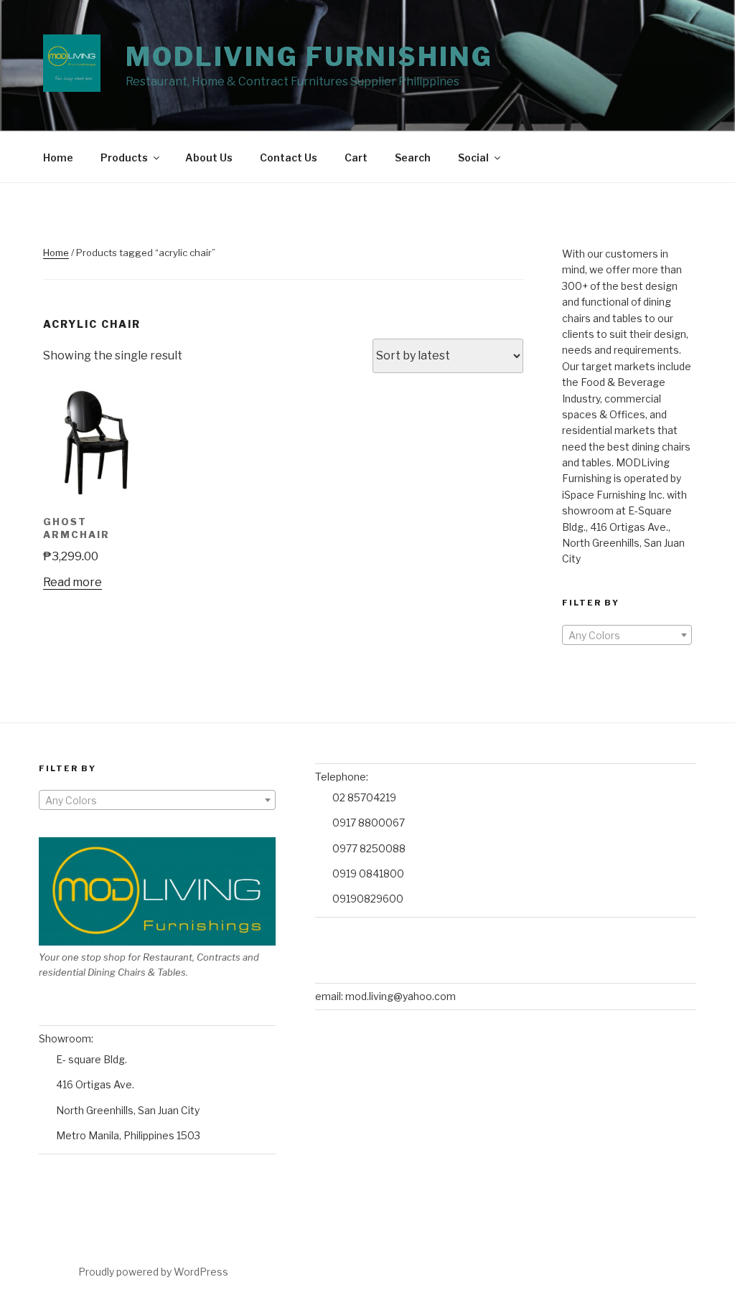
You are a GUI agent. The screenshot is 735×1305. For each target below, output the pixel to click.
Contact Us (288, 157)
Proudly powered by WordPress (153, 1272)
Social (473, 157)
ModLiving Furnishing (309, 56)
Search (413, 157)
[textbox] (627, 636)
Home (58, 157)
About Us (209, 157)
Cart (356, 157)
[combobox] (627, 635)
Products (124, 157)
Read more (72, 582)
